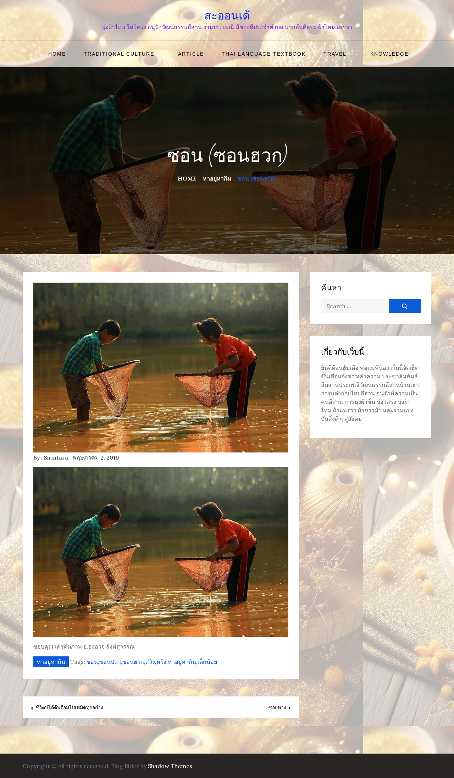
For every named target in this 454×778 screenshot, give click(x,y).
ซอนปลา (110, 661)
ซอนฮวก (133, 661)
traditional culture (119, 54)
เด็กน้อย (207, 661)
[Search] (405, 306)
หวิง (161, 661)
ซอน (92, 661)
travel (335, 54)
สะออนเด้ (227, 15)
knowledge (389, 54)
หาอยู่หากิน (51, 661)
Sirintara (56, 457)
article (191, 54)
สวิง (150, 661)
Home (57, 54)
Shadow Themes (170, 765)
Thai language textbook (264, 54)
